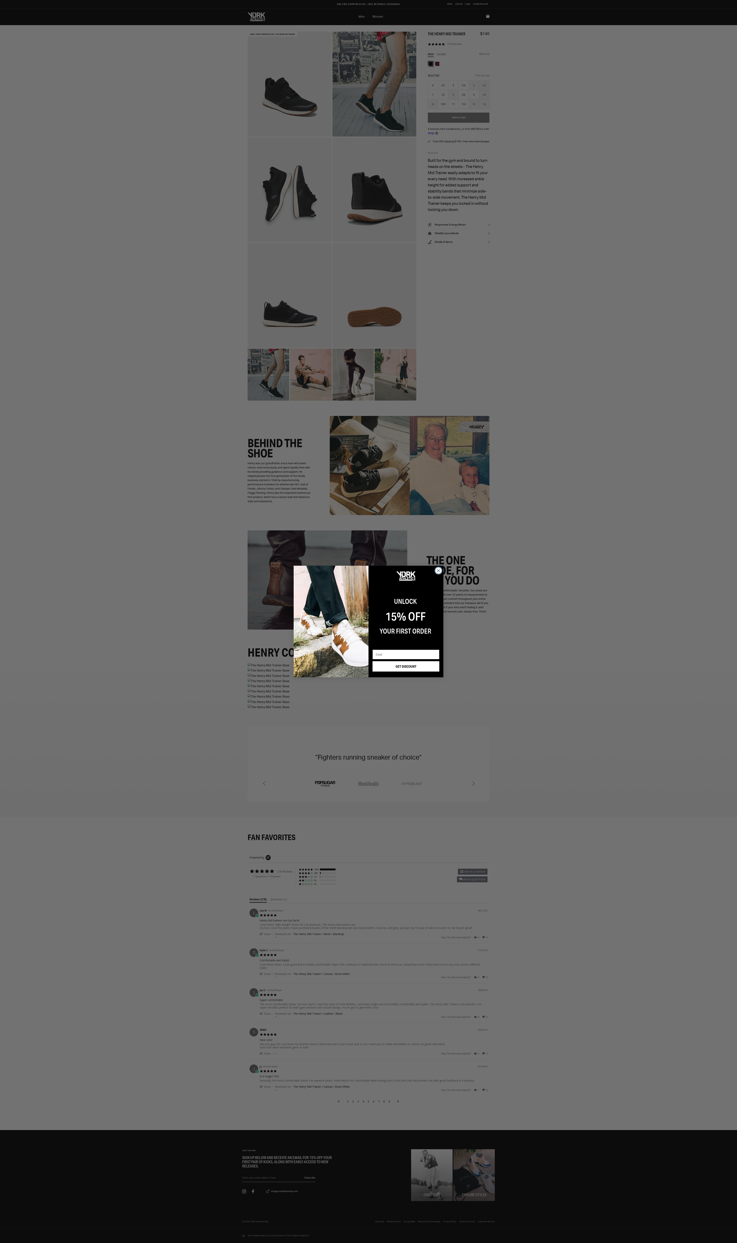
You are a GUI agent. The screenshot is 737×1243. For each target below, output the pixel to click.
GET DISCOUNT (406, 666)
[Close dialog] (438, 570)
